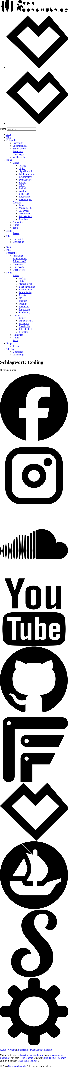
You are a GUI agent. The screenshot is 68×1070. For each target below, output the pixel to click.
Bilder (16, 162)
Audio (16, 225)
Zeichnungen (25, 199)
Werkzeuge (18, 241)
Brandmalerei (25, 177)
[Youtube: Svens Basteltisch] (34, 645)
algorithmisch (25, 171)
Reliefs (22, 182)
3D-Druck (24, 210)
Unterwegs (18, 154)
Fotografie (11, 140)
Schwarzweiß (19, 148)
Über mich (18, 239)
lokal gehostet (31, 1060)
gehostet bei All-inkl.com (30, 1055)
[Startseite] (34, 11)
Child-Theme (49, 1057)
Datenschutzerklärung (41, 1049)
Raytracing (24, 196)
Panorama (18, 151)
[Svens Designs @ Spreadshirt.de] (37, 67)
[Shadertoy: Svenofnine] (34, 976)
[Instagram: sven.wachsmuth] (34, 508)
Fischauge (18, 143)
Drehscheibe (25, 179)
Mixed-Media (26, 208)
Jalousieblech (25, 216)
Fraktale (23, 188)
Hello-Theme (26, 1057)
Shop (9, 230)
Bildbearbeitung (27, 174)
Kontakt (12, 1049)
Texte (15, 227)
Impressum (22, 1049)
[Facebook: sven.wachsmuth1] (34, 440)
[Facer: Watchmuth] (34, 781)
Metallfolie (24, 213)
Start (8, 134)
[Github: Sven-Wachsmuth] (34, 713)
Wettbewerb (19, 157)
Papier (22, 205)
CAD (22, 185)
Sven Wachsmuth (17, 1066)
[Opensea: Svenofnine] (34, 908)
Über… (10, 236)
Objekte (17, 202)
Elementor (5, 1057)
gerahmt (23, 191)
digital (22, 168)
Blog (8, 137)
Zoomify (62, 1057)
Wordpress (57, 1055)
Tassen (16, 233)
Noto (20, 1060)
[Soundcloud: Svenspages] (34, 577)
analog (22, 165)
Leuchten (23, 219)
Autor (3, 1049)
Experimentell (20, 145)
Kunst (9, 160)
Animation (18, 222)
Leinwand (24, 193)
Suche (3, 128)
